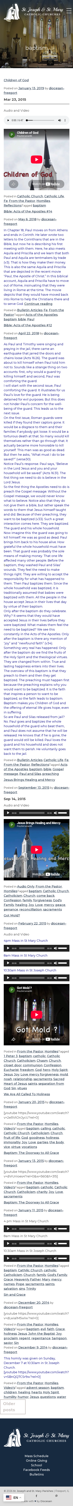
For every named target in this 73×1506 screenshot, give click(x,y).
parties (42, 1142)
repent (24, 1338)
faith (50, 1329)
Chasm (42, 1061)
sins (22, 1289)
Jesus (8, 1074)
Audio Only (25, 886)
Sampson (59, 1338)
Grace (8, 1279)
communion (33, 1065)
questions (48, 1397)
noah (8, 1079)
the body (56, 1142)
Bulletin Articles (29, 310)
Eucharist (11, 1070)
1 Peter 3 (11, 1056)
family (27, 900)
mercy (49, 905)
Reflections (13, 205)
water (61, 1397)
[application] (36, 812)
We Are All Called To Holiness (27, 1094)
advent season (38, 1388)
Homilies (43, 201)
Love (39, 905)
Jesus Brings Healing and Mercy (29, 780)
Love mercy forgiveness (40, 1074)
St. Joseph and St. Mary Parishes (33, 1491)
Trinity (31, 1289)
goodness (37, 1138)
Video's (9, 1128)
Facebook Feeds (36, 1470)
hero (46, 1070)
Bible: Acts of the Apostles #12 (28, 325)
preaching (50, 774)
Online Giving (36, 1461)
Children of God (16, 80)
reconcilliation (30, 909)
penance (11, 909)
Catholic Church (30, 196)
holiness (52, 1138)
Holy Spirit (60, 1070)
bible (22, 319)
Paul (30, 319)
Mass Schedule (37, 1456)
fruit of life (12, 1138)
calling (46, 1128)
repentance (41, 1338)
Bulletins (37, 1474)
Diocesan (46, 1501)
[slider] (63, 812)
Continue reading (38, 304)
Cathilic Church (30, 1270)
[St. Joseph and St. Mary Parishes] (33, 19)
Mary (46, 1279)
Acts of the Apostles (41, 315)
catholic (39, 1056)
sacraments (52, 909)
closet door (13, 1065)
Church (29, 896)
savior (8, 1343)
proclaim (11, 1338)
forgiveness (42, 900)
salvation (11, 1289)
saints (32, 1084)
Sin (13, 1088)
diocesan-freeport (18, 1307)
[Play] (8, 813)
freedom (27, 1070)
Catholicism (13, 896)
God (38, 1070)
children (10, 1392)
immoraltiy (12, 1142)
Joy (31, 905)
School (36, 1465)
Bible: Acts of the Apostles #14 (28, 211)
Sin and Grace (15, 1295)
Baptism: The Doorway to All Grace (31, 1202)
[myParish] (56, 1496)
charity (42, 1192)
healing (21, 905)
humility (10, 1397)
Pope (20, 1284)
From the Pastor (22, 201)
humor (23, 1397)
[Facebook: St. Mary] (36, 1496)
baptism (39, 205)
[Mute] (55, 813)
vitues (22, 1088)
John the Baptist (41, 1334)
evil (43, 1329)
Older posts (9, 1406)
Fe (6, 201)
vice (7, 1147)
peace (60, 905)
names (9, 1284)
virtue (16, 1147)
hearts (36, 1392)
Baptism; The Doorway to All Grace (31, 1153)
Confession (12, 900)
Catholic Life (54, 196)
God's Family (57, 1275)
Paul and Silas (30, 774)
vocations (29, 1147)
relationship (22, 1079)
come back (45, 896)
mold (64, 1074)
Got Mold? (12, 915)
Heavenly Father (27, 1279)
